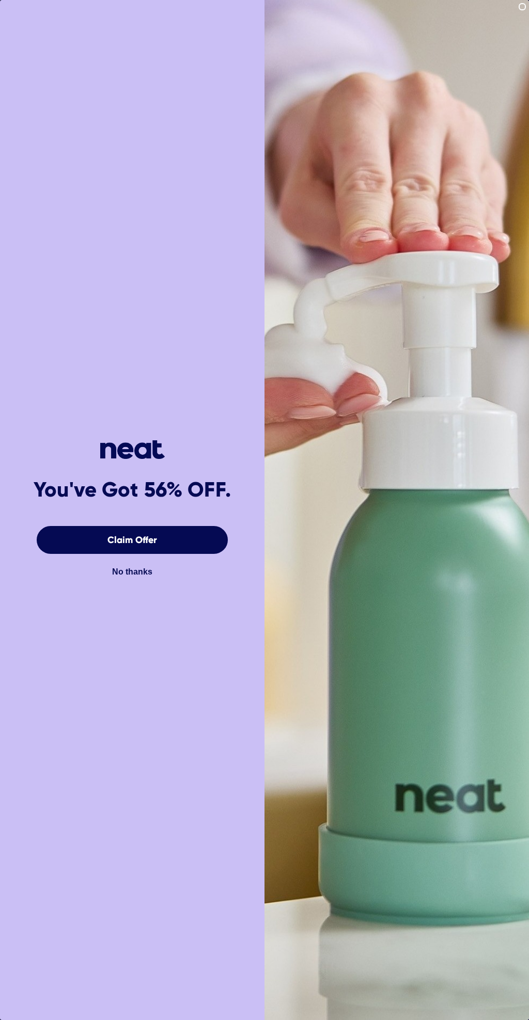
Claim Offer (132, 540)
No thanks (132, 571)
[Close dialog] (522, 6)
